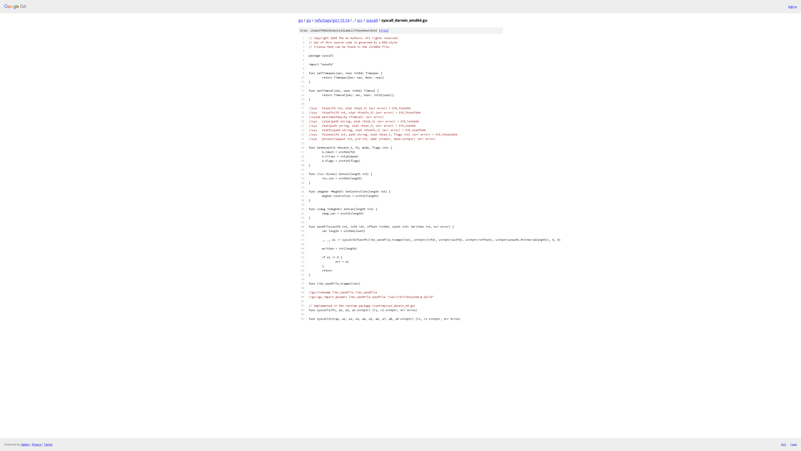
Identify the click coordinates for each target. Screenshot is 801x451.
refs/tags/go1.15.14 (332, 20)
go (300, 20)
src (360, 20)
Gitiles (25, 444)
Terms (48, 444)
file (383, 30)
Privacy (36, 444)
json (793, 444)
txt (783, 444)
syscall (372, 20)
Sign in (792, 7)
